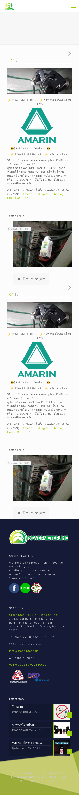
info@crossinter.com (24, 651)
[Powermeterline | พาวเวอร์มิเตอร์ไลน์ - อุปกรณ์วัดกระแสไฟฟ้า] (9, 6)
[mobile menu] (73, 6)
